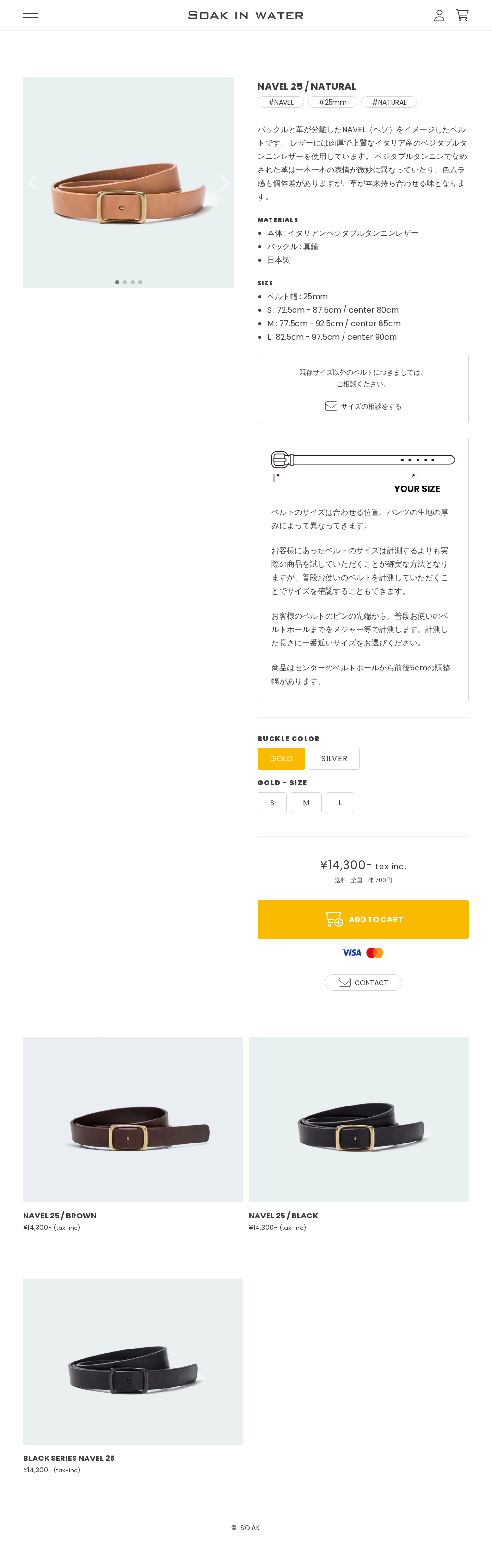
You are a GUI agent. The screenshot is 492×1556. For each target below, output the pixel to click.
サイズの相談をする (363, 389)
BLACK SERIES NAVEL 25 (69, 1458)
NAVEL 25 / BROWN (60, 1215)
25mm (336, 102)
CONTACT (371, 982)
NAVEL (284, 102)
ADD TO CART (376, 919)
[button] (225, 182)
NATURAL (392, 102)
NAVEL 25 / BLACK (283, 1215)
